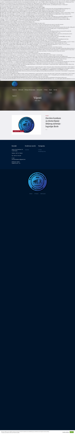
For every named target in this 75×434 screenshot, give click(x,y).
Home (36, 100)
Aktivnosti (43, 193)
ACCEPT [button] (71, 432)
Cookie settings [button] (65, 432)
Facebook (27, 149)
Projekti (47, 115)
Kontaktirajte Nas (42, 151)
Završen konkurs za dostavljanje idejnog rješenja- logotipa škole (53, 122)
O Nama (40, 149)
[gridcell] (18, 162)
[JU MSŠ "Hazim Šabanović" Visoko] (37, 181)
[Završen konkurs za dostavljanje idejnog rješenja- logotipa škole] (26, 124)
